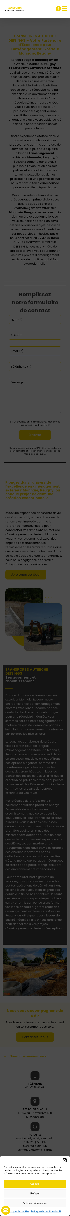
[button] (64, 1160)
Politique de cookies (18, 1211)
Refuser (35, 1193)
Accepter (35, 1183)
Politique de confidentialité (46, 1211)
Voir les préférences (35, 1203)
